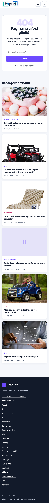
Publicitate (6, 464)
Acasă (4, 405)
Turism (5, 417)
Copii (6, 306)
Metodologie (7, 455)
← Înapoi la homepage (24, 66)
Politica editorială (9, 451)
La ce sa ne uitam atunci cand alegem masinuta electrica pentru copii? (21, 170)
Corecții (5, 459)
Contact (5, 468)
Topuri (4, 409)
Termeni (5, 485)
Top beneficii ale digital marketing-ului (22, 356)
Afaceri (5, 434)
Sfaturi (7, 166)
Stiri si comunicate (12, 119)
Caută (24, 59)
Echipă (5, 447)
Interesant (6, 422)
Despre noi (6, 443)
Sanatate (8, 213)
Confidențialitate (9, 476)
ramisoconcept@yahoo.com (14, 396)
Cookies (5, 480)
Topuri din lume (10, 259)
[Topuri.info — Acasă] (10, 4)
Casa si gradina (8, 430)
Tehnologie (6, 426)
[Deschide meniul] (38, 4)
